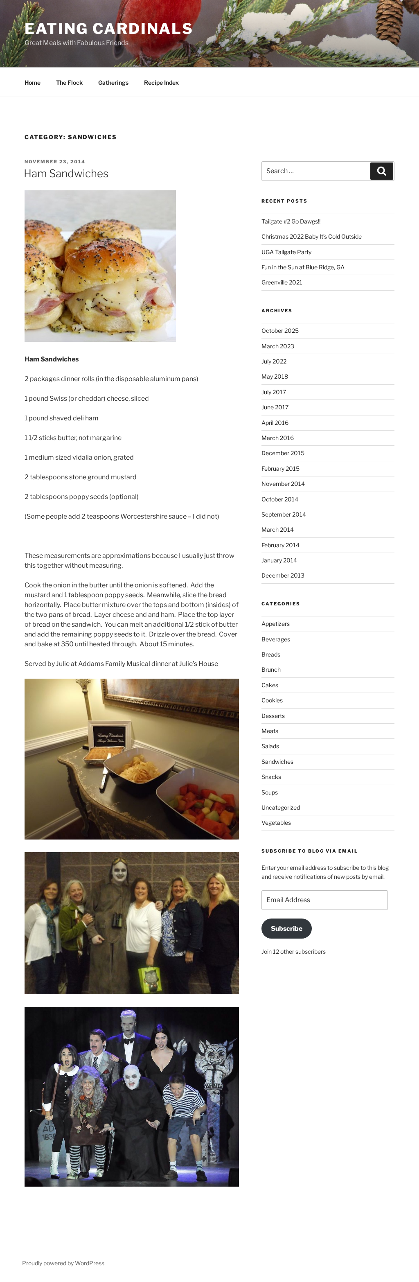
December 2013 (282, 575)
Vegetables (276, 822)
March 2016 (277, 437)
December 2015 (282, 452)
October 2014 (279, 499)
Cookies (272, 700)
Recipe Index (161, 82)
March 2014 (277, 529)
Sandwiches (277, 761)
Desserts (273, 715)
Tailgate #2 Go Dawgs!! (290, 221)
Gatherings (113, 82)
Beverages (275, 639)
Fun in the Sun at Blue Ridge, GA (303, 267)
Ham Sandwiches (66, 173)
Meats (269, 730)
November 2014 (283, 483)
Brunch (271, 669)
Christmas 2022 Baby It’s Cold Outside (311, 236)
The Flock (69, 82)
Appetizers (275, 623)
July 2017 (273, 391)
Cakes (269, 685)
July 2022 (273, 361)
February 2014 (280, 545)
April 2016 (274, 422)
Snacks (271, 776)
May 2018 (274, 376)
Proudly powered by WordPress (63, 1262)
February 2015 (280, 468)
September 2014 (283, 514)
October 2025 (280, 330)
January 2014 (279, 560)
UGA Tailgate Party (286, 251)
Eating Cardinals (109, 29)
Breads (270, 654)
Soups (269, 792)
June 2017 (274, 407)
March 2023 (277, 346)
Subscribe (286, 928)
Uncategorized (280, 807)
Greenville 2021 (281, 282)
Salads (270, 746)
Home (33, 82)
